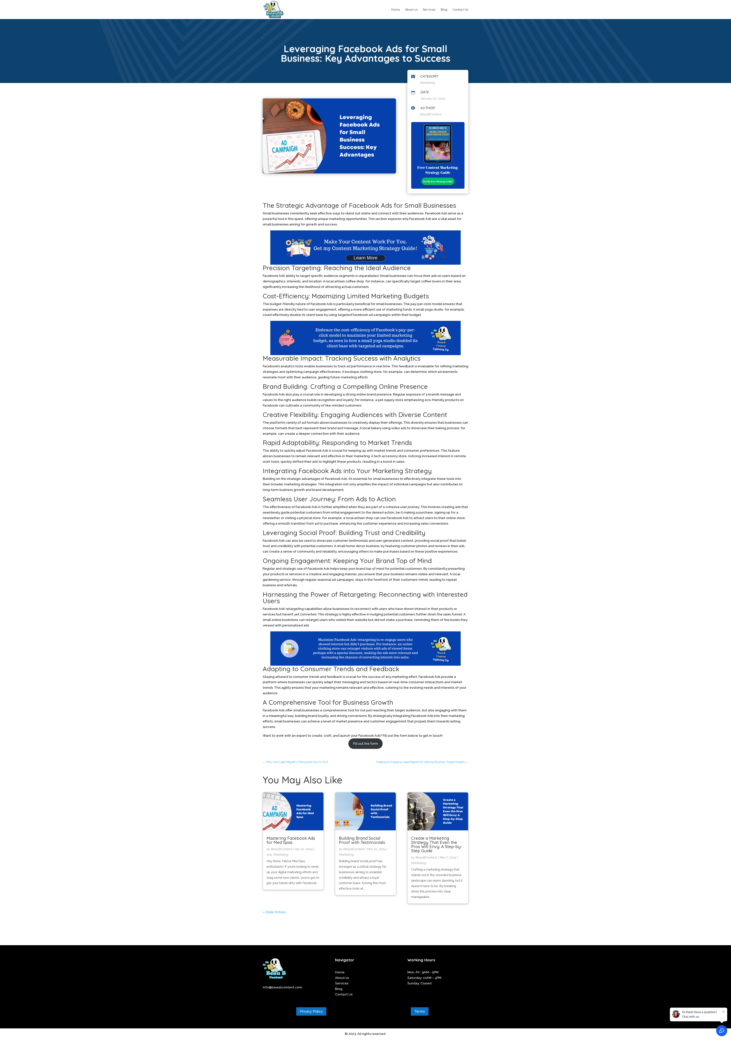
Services (429, 9)
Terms (419, 1011)
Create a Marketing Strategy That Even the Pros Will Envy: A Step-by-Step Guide (436, 844)
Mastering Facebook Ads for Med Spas (291, 840)
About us (411, 9)
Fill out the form (365, 743)
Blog (444, 9)
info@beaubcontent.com (282, 987)
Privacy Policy (311, 1011)
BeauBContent (281, 849)
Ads (269, 854)
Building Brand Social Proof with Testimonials (362, 840)
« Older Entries (274, 912)
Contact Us (460, 9)
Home (395, 9)
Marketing (427, 83)
